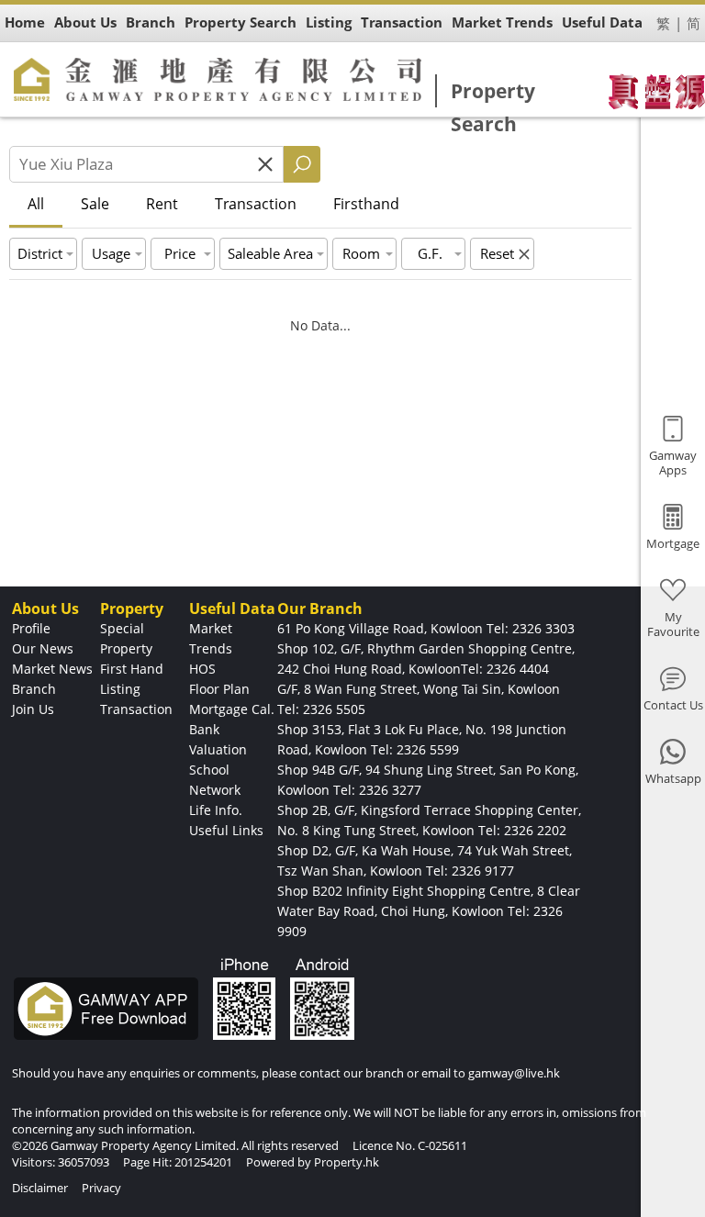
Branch (34, 689)
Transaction (256, 204)
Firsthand (366, 204)
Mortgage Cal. (231, 709)
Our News (42, 648)
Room (361, 253)
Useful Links (226, 830)
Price (180, 253)
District (39, 253)
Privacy (101, 1187)
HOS (202, 668)
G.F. (430, 253)
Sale (95, 204)
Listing (120, 689)
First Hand (131, 668)
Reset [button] (497, 253)
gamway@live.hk (514, 1073)
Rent (162, 204)
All (36, 204)
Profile (31, 628)
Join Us (33, 709)
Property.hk (346, 1162)
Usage (111, 253)
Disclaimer (40, 1187)
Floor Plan (219, 689)
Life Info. (215, 810)
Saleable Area (270, 253)
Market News (52, 668)
